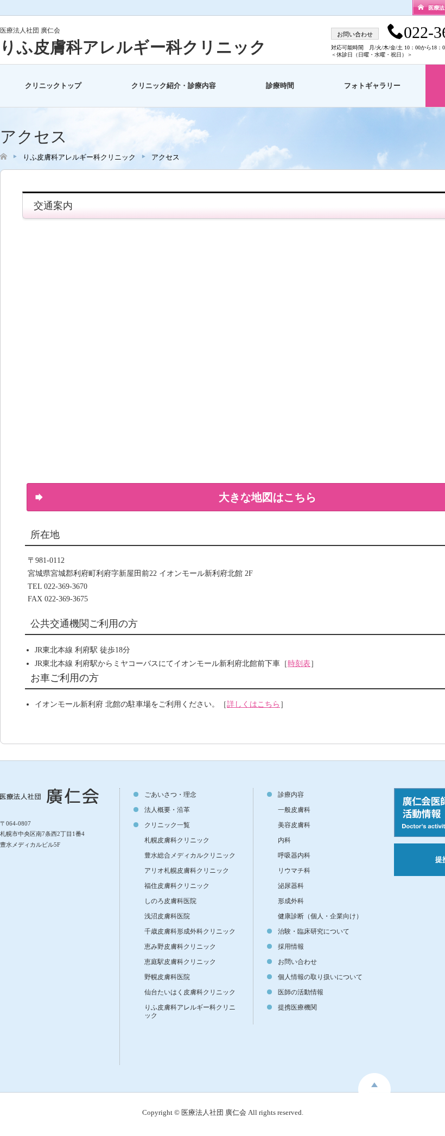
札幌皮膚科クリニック (176, 840)
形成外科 (291, 901)
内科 (284, 840)
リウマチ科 (294, 870)
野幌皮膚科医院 (167, 977)
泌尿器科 (291, 886)
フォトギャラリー (372, 85)
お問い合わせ (297, 962)
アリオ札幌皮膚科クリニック (186, 870)
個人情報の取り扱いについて (320, 977)
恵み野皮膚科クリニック (180, 946)
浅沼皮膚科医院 (167, 916)
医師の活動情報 (300, 992)
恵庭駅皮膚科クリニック (180, 962)
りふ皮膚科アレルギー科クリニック (133, 47)
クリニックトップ (53, 85)
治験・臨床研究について (313, 931)
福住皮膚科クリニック (176, 886)
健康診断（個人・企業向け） (320, 916)
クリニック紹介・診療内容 (173, 85)
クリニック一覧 (167, 825)
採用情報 (291, 946)
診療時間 (280, 85)
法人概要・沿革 (167, 810)
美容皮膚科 (294, 825)
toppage (374, 1083)
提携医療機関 (297, 1007)
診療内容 (291, 794)
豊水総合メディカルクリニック (190, 855)
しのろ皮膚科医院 (170, 901)
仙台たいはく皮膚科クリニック (190, 992)
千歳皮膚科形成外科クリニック (190, 931)
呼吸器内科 (294, 855)
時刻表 (299, 663)
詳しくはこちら (253, 704)
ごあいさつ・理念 (170, 794)
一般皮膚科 (294, 810)
